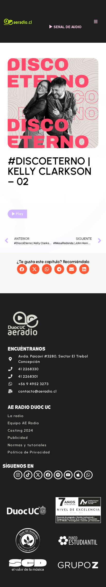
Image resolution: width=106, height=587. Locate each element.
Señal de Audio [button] (68, 26)
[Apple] (78, 475)
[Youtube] (68, 475)
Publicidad (18, 437)
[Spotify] (58, 475)
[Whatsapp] (88, 475)
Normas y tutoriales (27, 444)
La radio (16, 415)
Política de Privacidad (29, 451)
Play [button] (19, 214)
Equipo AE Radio (23, 422)
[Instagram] (18, 475)
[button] (22, 269)
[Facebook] (48, 475)
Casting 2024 (20, 429)
